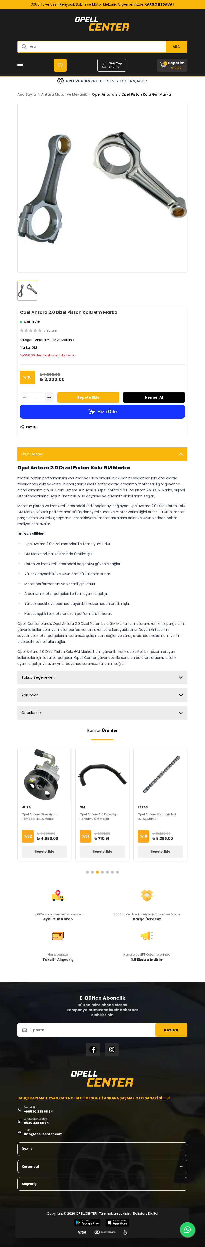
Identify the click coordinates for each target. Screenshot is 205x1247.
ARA (176, 46)
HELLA (26, 807)
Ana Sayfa (27, 94)
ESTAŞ (143, 807)
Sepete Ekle (88, 397)
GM (34, 347)
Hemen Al (154, 397)
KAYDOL (171, 1030)
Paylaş (31, 427)
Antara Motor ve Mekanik (64, 94)
